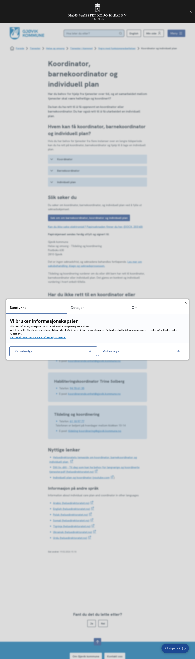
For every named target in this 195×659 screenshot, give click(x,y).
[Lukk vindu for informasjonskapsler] (186, 303)
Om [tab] (135, 307)
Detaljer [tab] (77, 307)
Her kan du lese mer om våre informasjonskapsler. (38, 337)
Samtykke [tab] (18, 307)
